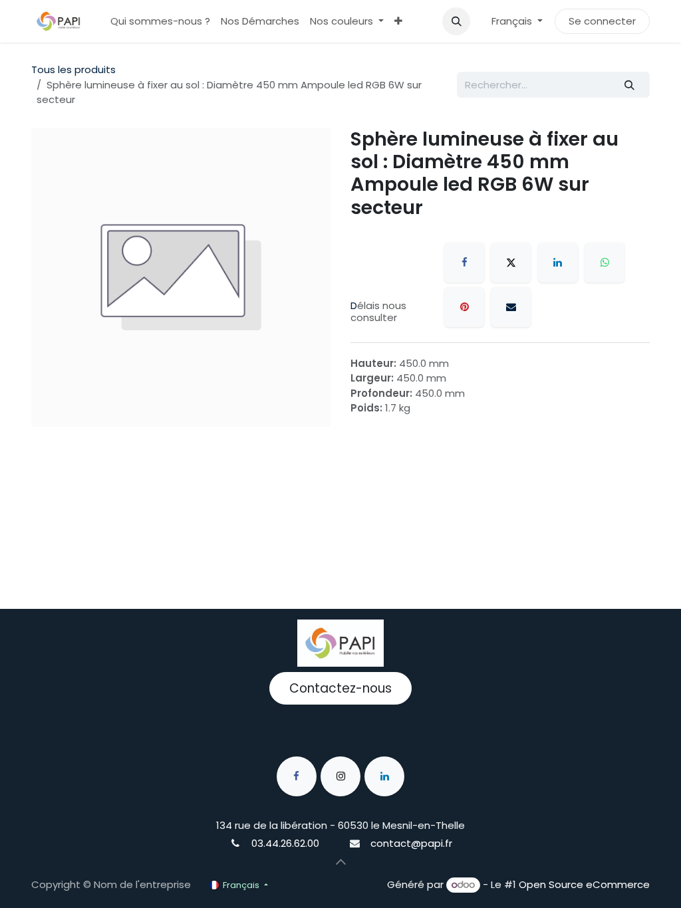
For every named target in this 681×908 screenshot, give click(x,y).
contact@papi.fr (411, 843)
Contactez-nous (340, 688)
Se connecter (602, 21)
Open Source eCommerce (584, 884)
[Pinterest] (464, 307)
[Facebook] (464, 263)
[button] (456, 21)
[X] (511, 263)
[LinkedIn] (558, 263)
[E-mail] (511, 307)
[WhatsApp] (604, 263)
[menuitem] (160, 22)
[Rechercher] (630, 85)
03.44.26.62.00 (285, 843)
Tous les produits (73, 69)
